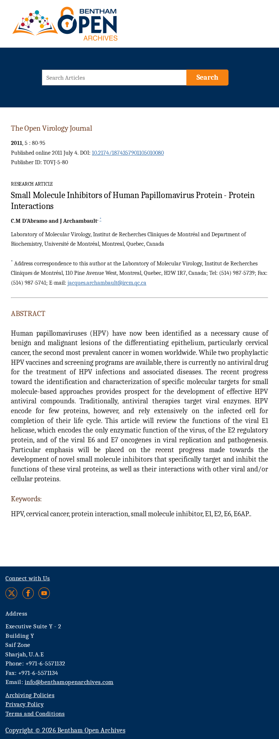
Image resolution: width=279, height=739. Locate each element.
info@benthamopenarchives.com (69, 682)
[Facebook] (28, 593)
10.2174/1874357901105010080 (128, 153)
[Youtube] (44, 593)
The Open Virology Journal (51, 128)
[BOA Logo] (86, 26)
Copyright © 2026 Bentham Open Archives (65, 730)
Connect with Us (27, 578)
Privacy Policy (24, 704)
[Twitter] (11, 593)
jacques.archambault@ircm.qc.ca (107, 283)
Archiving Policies (29, 695)
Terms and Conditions (35, 713)
